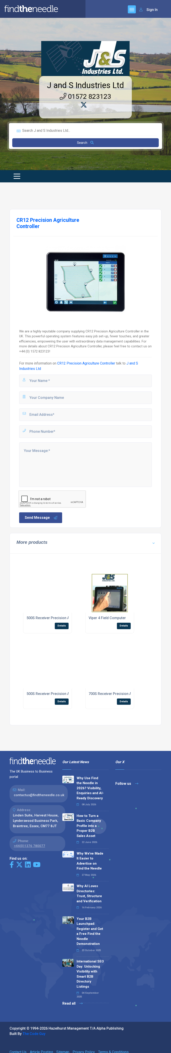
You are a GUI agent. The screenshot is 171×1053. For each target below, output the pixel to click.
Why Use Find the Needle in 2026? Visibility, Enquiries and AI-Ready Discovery (90, 788)
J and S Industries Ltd (85, 85)
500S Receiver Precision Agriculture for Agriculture (68, 694)
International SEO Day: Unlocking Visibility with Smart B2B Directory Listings (90, 974)
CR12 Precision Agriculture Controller (86, 363)
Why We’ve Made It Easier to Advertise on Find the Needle (90, 861)
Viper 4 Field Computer (107, 618)
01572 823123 (88, 96)
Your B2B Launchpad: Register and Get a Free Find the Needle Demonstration (90, 931)
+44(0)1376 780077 (29, 846)
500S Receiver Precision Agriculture (55, 618)
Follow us (123, 783)
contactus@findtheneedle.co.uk (39, 795)
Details (61, 625)
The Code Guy (33, 1034)
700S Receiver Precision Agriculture (118, 694)
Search (82, 143)
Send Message (37, 517)
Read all (69, 1003)
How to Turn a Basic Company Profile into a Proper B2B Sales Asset (89, 826)
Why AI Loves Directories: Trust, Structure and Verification (89, 893)
